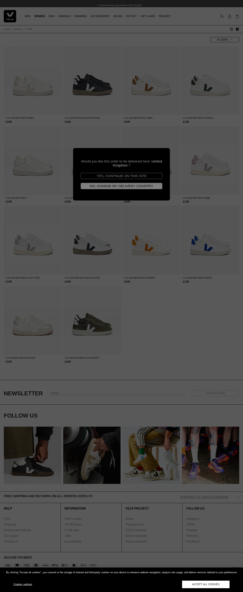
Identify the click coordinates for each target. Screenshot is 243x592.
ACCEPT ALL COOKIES (206, 584)
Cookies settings (22, 584)
